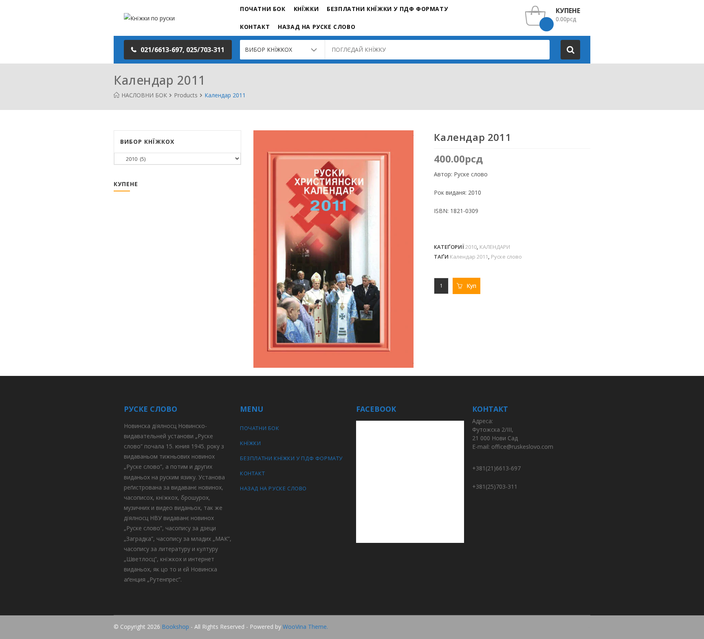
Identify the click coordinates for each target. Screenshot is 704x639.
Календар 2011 (469, 256)
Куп (471, 286)
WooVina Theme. (305, 626)
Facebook (577, 627)
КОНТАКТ (252, 473)
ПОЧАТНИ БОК (259, 428)
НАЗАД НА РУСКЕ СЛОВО (273, 488)
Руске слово (506, 256)
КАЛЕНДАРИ (495, 246)
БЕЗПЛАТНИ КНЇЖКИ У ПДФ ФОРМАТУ (291, 458)
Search (570, 49)
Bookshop (175, 626)
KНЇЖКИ (250, 443)
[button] (178, 49)
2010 (471, 246)
